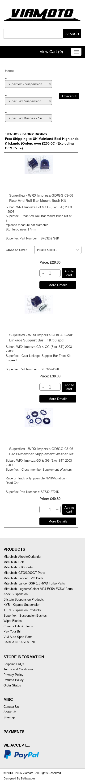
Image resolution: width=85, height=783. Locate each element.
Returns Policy (14, 680)
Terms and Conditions (18, 669)
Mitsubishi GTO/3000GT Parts (24, 573)
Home (9, 71)
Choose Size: (16, 250)
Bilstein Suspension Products (24, 599)
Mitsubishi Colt (14, 562)
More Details (57, 285)
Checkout (69, 96)
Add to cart (69, 273)
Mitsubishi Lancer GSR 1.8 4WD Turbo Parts (34, 583)
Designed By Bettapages (19, 778)
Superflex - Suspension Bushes (25, 615)
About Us (10, 712)
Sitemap (9, 717)
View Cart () (51, 51)
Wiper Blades (13, 621)
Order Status (12, 685)
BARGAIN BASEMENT (20, 642)
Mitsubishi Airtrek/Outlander (22, 556)
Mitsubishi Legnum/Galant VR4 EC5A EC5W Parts (38, 589)
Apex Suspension (16, 594)
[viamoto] (42, 14)
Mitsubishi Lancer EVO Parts (23, 578)
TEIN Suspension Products (22, 610)
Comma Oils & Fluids (18, 626)
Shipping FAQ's (14, 664)
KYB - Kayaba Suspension (22, 604)
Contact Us (11, 706)
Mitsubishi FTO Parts (18, 567)
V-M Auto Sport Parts (18, 637)
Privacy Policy (13, 675)
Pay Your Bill (12, 631)
